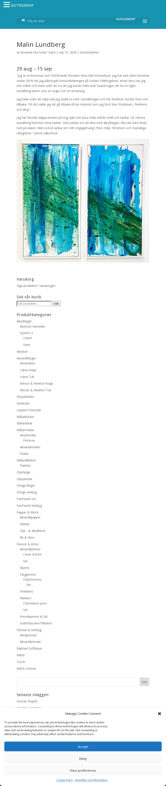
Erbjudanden (25, 397)
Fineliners (26, 591)
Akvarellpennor (30, 549)
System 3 (26, 333)
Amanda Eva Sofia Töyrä (38, 52)
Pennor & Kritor (28, 544)
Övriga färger (26, 485)
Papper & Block (27, 512)
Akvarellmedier (30, 447)
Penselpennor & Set (34, 616)
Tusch (21, 662)
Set (25, 561)
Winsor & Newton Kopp (36, 383)
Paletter (25, 465)
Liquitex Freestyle (29, 410)
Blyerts (25, 568)
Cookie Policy (64, 780)
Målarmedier (25, 430)
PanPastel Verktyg (29, 505)
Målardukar (24, 423)
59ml (26, 345)
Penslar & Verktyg (29, 630)
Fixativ (24, 453)
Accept (83, 746)
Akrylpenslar (28, 635)
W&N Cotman (26, 668)
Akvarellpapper (30, 517)
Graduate (23, 403)
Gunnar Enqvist (27, 701)
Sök (56, 303)
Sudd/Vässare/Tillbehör (36, 623)
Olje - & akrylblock (32, 531)
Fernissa (29, 440)
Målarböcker (25, 417)
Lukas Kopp (28, 370)
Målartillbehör (26, 460)
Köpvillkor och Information (91, 780)
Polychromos (32, 579)
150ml (27, 338)
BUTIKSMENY (22, 5)
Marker (25, 524)
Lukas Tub (27, 377)
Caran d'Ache (32, 554)
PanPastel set (26, 499)
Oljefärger (24, 472)
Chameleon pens (35, 603)
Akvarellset (27, 363)
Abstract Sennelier (32, 326)
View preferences (83, 770)
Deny (83, 758)
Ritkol (20, 655)
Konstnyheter (89, 52)
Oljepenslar (24, 479)
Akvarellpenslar (30, 642)
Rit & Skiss (27, 537)
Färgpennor (28, 574)
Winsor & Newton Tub (35, 390)
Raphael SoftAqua (29, 648)
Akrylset (22, 351)
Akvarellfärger (26, 358)
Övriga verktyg (27, 492)
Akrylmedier (28, 435)
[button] (159, 713)
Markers (25, 598)
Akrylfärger (24, 321)
